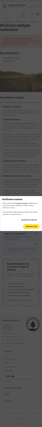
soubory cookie (22, 203)
